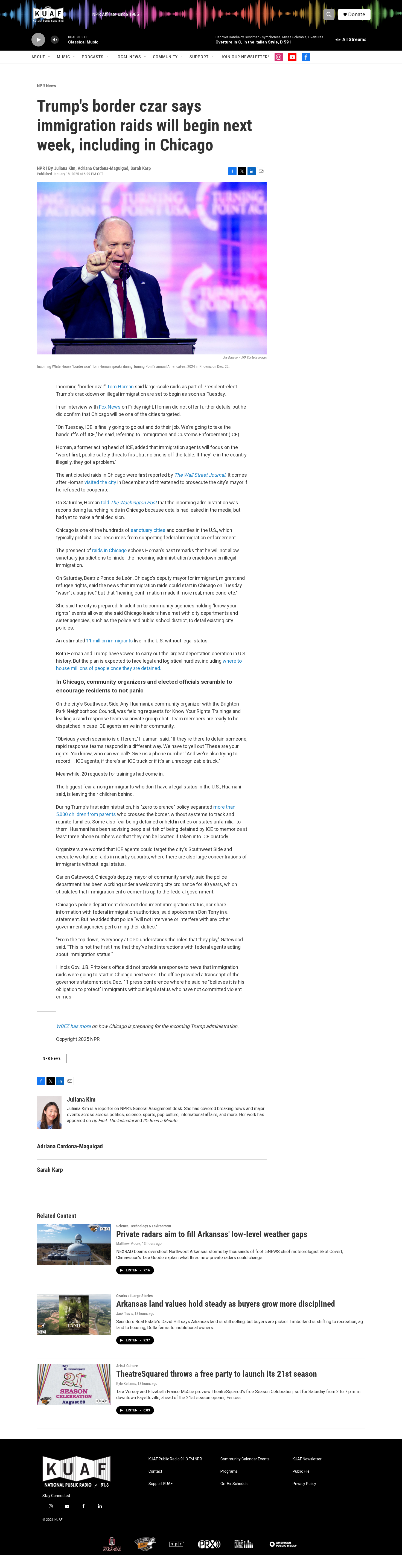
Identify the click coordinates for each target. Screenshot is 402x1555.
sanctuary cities (148, 530)
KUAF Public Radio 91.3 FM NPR (175, 1459)
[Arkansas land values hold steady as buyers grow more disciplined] (74, 1314)
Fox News (110, 407)
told (129, 502)
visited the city (100, 482)
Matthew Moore (128, 1243)
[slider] (63, 39)
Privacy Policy (304, 1484)
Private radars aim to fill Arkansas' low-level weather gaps (211, 1234)
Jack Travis (124, 1313)
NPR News (46, 85)
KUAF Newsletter (307, 1459)
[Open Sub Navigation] (49, 57)
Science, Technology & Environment (143, 1226)
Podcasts (93, 57)
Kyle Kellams (126, 1383)
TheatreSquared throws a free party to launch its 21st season (216, 1374)
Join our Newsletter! (244, 57)
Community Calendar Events (245, 1459)
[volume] (54, 40)
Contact (155, 1471)
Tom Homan (120, 386)
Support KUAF (160, 1484)
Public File (301, 1471)
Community (165, 57)
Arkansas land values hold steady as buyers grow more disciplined (225, 1304)
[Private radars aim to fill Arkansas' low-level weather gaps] (74, 1244)
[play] (38, 40)
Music (63, 57)
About (38, 57)
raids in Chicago (109, 550)
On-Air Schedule (234, 1484)
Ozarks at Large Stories (134, 1296)
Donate (356, 14)
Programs (229, 1471)
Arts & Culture (127, 1366)
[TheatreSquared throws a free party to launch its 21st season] (74, 1384)
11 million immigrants (109, 640)
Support (199, 57)
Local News (128, 57)
